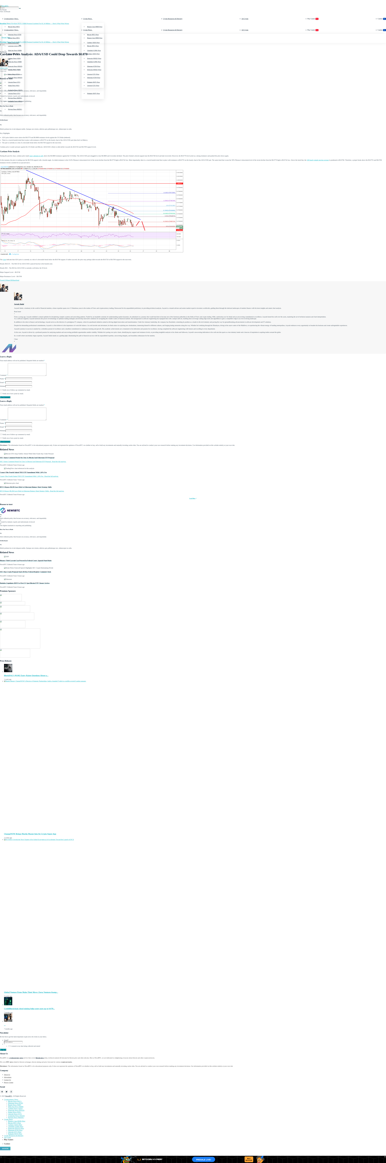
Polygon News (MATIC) (15, 109)
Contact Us (7, 1080)
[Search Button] (20, 8)
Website (2, 386)
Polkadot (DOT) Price (93, 93)
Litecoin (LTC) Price (93, 85)
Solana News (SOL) (14, 85)
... (5, 1025)
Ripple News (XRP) (14, 1105)
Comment (3, 375)
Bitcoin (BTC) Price (93, 46)
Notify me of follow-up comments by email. (16, 390)
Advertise (5, 1148)
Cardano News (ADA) (15, 1108)
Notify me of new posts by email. (13, 393)
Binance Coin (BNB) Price (94, 27)
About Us (7, 1074)
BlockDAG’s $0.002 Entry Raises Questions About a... (26, 675)
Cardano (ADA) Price (93, 54)
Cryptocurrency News (11, 19)
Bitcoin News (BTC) (14, 27)
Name (2, 379)
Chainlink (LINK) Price (94, 62)
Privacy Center (8, 1082)
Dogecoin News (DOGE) (15, 77)
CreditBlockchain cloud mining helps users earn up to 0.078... (29, 1009)
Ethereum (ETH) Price (93, 77)
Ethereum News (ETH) (15, 1103)
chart (4, 259)
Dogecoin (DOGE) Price (94, 69)
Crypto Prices (87, 19)
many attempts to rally (36, 156)
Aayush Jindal (4, 68)
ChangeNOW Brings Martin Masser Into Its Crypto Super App (30, 834)
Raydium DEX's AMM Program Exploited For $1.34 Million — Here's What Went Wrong (34, 23)
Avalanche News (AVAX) (16, 1116)
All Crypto (244, 19)
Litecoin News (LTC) (14, 93)
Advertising (7, 1077)
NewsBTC (8, 1096)
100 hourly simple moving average (318, 160)
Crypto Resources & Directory (172, 19)
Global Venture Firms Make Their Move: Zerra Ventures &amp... (31, 992)
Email (2, 382)
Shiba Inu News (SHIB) (15, 62)
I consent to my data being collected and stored (25, 1046)
